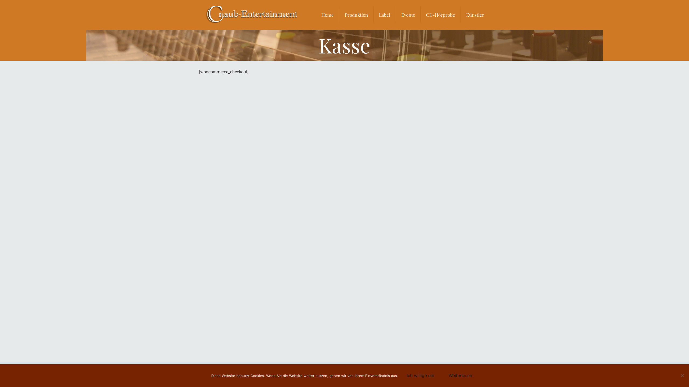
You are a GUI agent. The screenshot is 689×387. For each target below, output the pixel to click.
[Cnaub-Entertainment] (252, 15)
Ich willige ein (420, 375)
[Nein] (682, 375)
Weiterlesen (460, 375)
